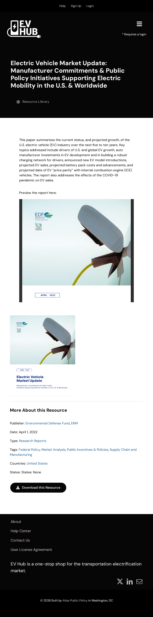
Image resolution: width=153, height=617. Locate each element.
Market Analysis (53, 449)
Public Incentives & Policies (87, 449)
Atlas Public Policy (75, 600)
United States (37, 463)
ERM (74, 423)
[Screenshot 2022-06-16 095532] (42, 317)
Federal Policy (29, 449)
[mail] (139, 581)
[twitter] (120, 581)
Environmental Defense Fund (48, 423)
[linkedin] (130, 581)
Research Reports (32, 441)
